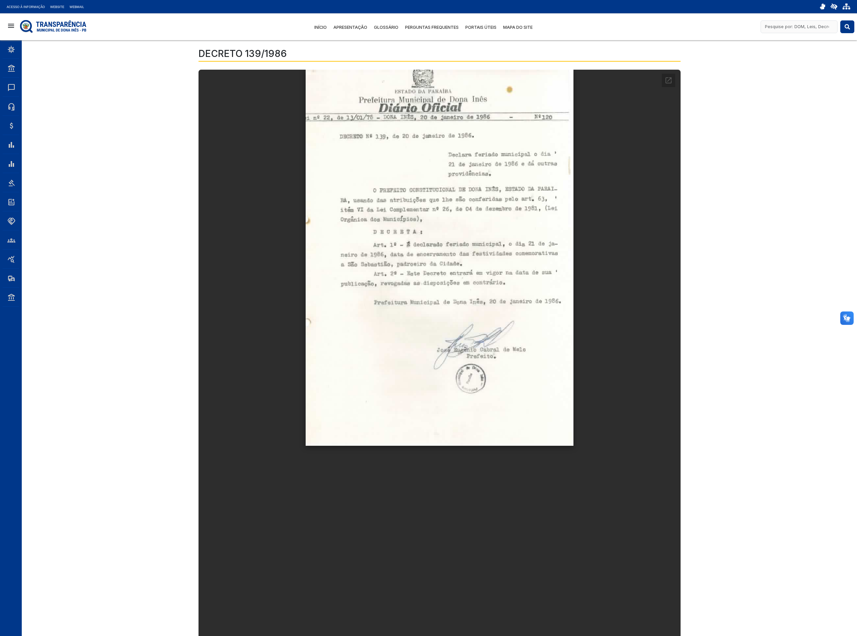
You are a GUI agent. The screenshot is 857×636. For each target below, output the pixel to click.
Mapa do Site (518, 27)
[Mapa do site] (846, 7)
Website (57, 7)
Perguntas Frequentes (432, 27)
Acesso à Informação (26, 7)
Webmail (77, 7)
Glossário (386, 27)
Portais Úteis (480, 27)
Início (320, 27)
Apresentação (350, 27)
